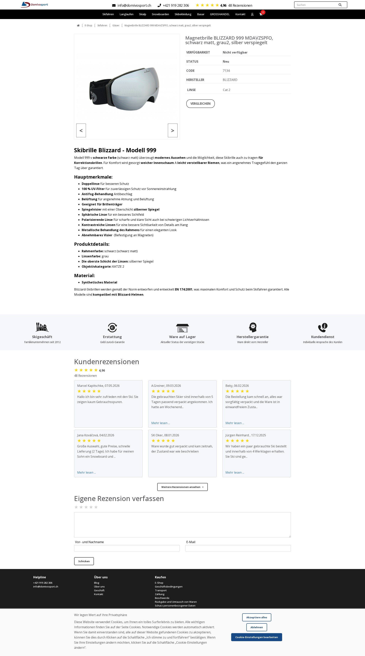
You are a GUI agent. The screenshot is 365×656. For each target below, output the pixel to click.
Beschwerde (162, 598)
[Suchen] (340, 4)
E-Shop (88, 25)
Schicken (84, 561)
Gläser (115, 25)
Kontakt (240, 14)
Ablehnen (257, 627)
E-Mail (190, 542)
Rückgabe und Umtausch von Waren (176, 601)
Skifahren (102, 25)
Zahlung (159, 594)
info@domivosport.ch (45, 586)
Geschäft (99, 590)
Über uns (99, 586)
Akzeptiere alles (256, 617)
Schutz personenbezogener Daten (175, 605)
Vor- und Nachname (89, 542)
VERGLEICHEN (200, 103)
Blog (96, 582)
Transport (161, 590)
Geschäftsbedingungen (168, 586)
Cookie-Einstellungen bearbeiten (256, 637)
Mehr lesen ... (160, 423)
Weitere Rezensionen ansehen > (182, 487)
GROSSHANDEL (220, 14)
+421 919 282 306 (42, 582)
